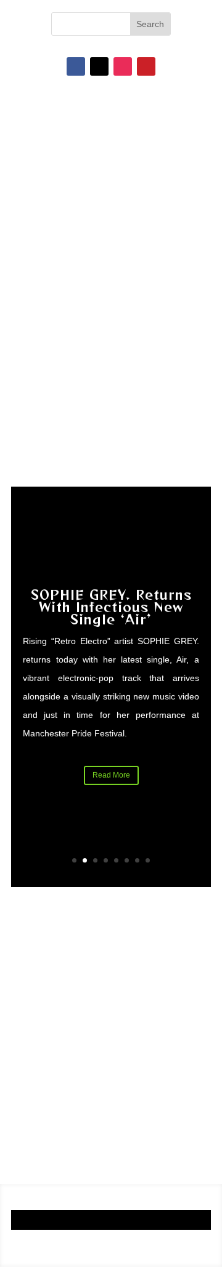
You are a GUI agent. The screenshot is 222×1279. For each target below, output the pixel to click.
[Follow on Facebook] (76, 66)
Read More (111, 775)
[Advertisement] (111, 1029)
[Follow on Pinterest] (146, 66)
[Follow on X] (99, 66)
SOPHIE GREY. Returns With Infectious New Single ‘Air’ (111, 607)
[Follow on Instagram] (122, 66)
